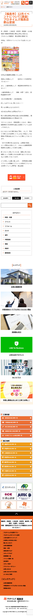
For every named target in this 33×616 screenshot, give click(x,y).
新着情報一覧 (7, 556)
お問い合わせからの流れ (10, 572)
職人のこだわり (8, 543)
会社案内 (6, 561)
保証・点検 (7, 548)
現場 (6, 244)
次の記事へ (27, 198)
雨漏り (7, 248)
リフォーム (8, 226)
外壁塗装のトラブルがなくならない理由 (15, 585)
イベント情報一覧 (8, 558)
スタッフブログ (8, 553)
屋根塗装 (7, 253)
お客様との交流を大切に (10, 540)
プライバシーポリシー (10, 566)
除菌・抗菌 (8, 217)
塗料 (6, 235)
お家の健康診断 (8, 545)
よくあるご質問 (8, 574)
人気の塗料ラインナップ (10, 538)
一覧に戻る (16, 198)
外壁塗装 (7, 239)
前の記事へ (6, 198)
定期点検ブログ (8, 551)
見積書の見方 (7, 588)
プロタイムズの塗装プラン (11, 532)
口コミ (7, 231)
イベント (7, 222)
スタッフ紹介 (7, 564)
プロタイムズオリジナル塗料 (12, 535)
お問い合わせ (7, 569)
